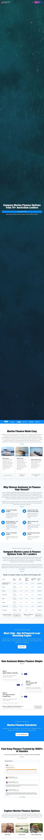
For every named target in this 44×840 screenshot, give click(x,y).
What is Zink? (22, 646)
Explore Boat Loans (8, 475)
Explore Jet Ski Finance (22, 475)
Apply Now (37, 2)
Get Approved (16, 615)
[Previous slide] (2, 421)
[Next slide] (42, 421)
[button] (32, 2)
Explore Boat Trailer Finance (36, 475)
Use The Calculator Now (22, 734)
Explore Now (38, 615)
